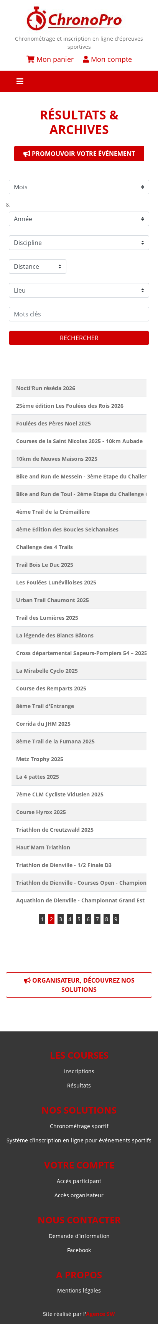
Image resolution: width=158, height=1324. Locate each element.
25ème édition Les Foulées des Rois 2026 (69, 405)
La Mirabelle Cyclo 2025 (47, 670)
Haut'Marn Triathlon (43, 847)
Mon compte (110, 59)
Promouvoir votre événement (82, 153)
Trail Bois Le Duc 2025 (44, 564)
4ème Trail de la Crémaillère (53, 511)
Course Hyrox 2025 (41, 812)
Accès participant (79, 1181)
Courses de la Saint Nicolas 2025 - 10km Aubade (79, 441)
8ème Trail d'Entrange (45, 706)
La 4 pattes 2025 (37, 776)
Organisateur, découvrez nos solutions (83, 985)
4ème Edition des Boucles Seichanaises (67, 529)
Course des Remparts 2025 (51, 688)
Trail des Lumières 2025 (47, 617)
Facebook (79, 1250)
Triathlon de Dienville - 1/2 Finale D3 (64, 865)
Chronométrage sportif (79, 1126)
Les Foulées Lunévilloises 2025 (56, 582)
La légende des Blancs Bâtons (55, 635)
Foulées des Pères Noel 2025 (53, 423)
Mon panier (54, 59)
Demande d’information (79, 1236)
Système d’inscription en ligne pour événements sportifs (79, 1140)
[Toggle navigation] (79, 81)
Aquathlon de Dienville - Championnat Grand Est (80, 900)
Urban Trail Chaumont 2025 (52, 600)
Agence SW (100, 1313)
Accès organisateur (79, 1195)
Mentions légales (79, 1290)
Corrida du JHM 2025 (43, 723)
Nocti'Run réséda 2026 (45, 388)
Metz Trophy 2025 (39, 759)
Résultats (79, 1085)
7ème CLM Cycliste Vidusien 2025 (60, 794)
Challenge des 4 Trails (44, 547)
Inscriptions (79, 1071)
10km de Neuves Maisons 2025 (56, 458)
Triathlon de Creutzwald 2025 (55, 829)
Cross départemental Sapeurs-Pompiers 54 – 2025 (81, 653)
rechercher (79, 338)
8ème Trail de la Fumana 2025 (55, 741)
